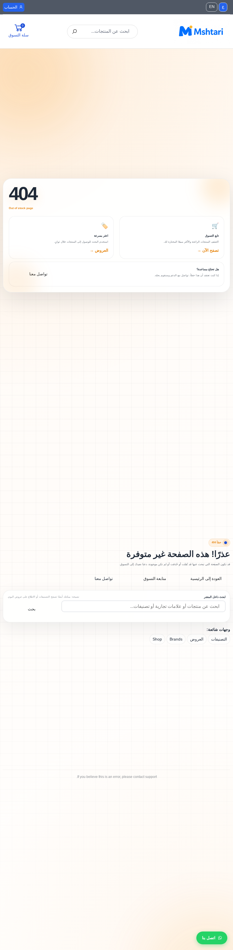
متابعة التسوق (155, 578)
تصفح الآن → (208, 250)
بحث (32, 609)
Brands (176, 639)
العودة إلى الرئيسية (206, 578)
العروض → (99, 250)
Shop (157, 639)
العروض (196, 639)
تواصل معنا (104, 578)
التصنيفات (219, 639)
